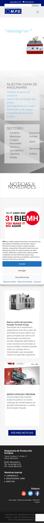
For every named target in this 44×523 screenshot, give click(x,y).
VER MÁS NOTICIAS (22, 432)
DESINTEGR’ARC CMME (15, 479)
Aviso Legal (12, 500)
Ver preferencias (22, 277)
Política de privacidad (24, 500)
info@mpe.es (15, 462)
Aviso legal (37, 281)
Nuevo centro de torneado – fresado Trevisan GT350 (20, 323)
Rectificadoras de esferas (19, 109)
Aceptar (22, 264)
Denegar (22, 271)
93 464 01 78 (16, 2)
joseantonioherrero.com (27, 520)
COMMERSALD (12, 476)
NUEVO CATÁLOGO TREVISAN (21, 394)
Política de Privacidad (24, 281)
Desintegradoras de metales (21, 106)
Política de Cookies (9, 281)
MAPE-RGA (10, 482)
